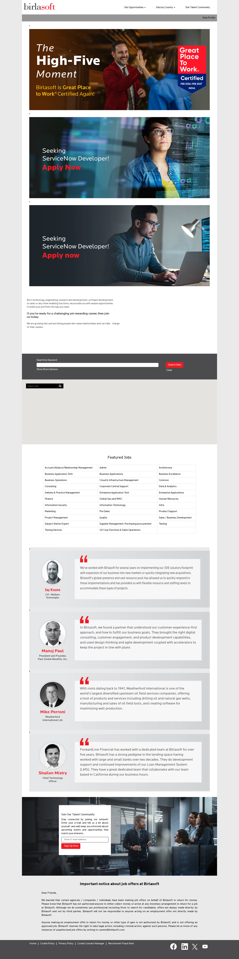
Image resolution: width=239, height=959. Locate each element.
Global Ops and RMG (111, 499)
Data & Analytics (168, 486)
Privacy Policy (66, 943)
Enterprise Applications (171, 493)
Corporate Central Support (114, 486)
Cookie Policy (47, 943)
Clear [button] (169, 370)
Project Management (56, 518)
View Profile (208, 18)
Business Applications (111, 474)
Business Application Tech (59, 474)
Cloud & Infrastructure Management (119, 480)
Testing (163, 524)
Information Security (56, 505)
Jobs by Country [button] (164, 7)
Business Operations (56, 480)
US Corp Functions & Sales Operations (120, 530)
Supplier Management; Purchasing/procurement (126, 524)
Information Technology (113, 505)
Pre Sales (105, 511)
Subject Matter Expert (57, 524)
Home (32, 943)
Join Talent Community (197, 7)
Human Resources (169, 499)
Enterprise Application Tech (114, 493)
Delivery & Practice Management (62, 493)
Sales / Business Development (175, 518)
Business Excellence (169, 474)
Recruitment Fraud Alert (121, 943)
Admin (103, 468)
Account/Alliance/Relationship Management (69, 468)
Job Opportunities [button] (134, 7)
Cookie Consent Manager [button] (90, 943)
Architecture (165, 468)
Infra (161, 505)
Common (164, 480)
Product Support (168, 511)
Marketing (50, 511)
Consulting (50, 486)
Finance (49, 499)
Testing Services (53, 530)
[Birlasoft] (39, 7)
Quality (103, 518)
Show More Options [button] (47, 369)
